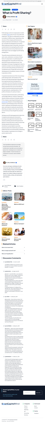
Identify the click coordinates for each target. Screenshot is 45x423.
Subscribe (35, 93)
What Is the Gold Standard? (6, 239)
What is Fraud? (38, 109)
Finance (4, 222)
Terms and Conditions (10, 421)
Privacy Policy (4, 421)
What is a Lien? (30, 109)
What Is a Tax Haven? (19, 223)
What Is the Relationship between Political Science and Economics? (6, 207)
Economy (4, 202)
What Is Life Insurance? (4, 224)
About (35, 406)
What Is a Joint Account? (17, 239)
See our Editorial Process (7, 186)
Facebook (36, 413)
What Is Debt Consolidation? (35, 62)
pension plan (5, 101)
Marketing (26, 409)
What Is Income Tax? (33, 79)
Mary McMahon (12, 16)
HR (24, 411)
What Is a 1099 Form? (19, 204)
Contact (36, 407)
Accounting (26, 413)
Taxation (16, 202)
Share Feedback (19, 186)
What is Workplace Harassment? (38, 119)
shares (8, 34)
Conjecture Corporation (13, 419)
